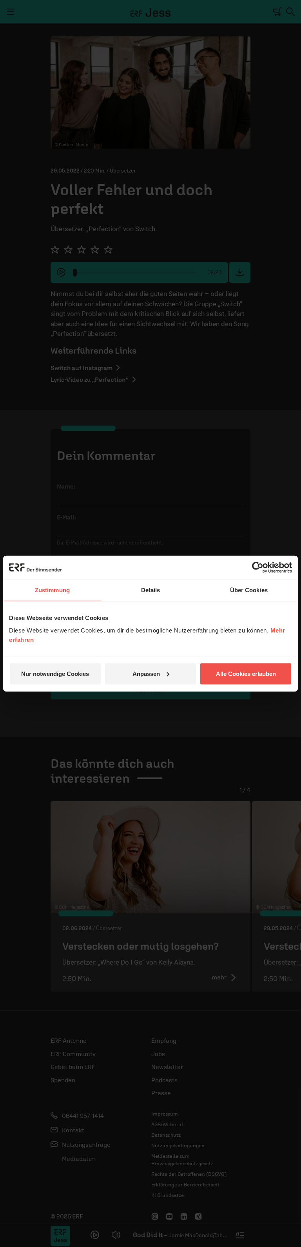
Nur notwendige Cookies (55, 673)
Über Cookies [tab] (249, 590)
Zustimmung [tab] (52, 590)
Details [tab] (150, 590)
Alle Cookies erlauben (246, 673)
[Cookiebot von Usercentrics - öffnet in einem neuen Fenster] (257, 567)
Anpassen (146, 673)
